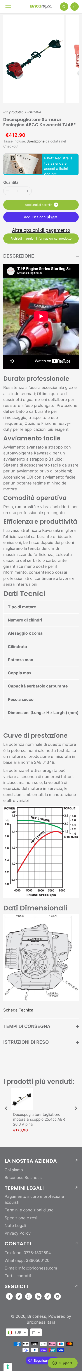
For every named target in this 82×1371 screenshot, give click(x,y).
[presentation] (6, 1108)
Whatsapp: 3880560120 (27, 1260)
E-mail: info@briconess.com (31, 1268)
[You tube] (57, 1296)
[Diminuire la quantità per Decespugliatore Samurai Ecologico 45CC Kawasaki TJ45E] (7, 191)
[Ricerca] (64, 6)
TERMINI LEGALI (24, 1188)
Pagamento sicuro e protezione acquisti (34, 1199)
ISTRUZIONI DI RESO (26, 1042)
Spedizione (36, 141)
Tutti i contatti (18, 1275)
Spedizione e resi (21, 1217)
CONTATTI (18, 1244)
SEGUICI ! (16, 1286)
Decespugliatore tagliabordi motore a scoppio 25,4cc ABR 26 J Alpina (39, 1119)
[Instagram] (28, 1296)
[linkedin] (38, 1296)
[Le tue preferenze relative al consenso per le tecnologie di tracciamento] (7, 1367)
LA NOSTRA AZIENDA (31, 1161)
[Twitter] (19, 1296)
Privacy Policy (18, 1233)
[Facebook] (9, 1296)
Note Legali (15, 1225)
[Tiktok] (48, 1296)
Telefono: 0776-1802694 (28, 1252)
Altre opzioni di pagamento (41, 230)
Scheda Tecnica (18, 1010)
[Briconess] (41, 6)
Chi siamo (14, 1169)
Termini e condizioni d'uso (29, 1209)
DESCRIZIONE (18, 256)
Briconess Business (23, 1177)
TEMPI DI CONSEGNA (26, 1026)
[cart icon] (74, 6)
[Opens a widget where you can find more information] (62, 1363)
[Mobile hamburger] (8, 6)
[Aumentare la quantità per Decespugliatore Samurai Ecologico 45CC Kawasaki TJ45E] (27, 191)
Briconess (36, 1316)
